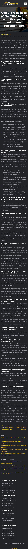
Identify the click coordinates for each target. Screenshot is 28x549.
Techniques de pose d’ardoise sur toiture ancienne (21, 427)
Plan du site (14, 548)
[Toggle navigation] (25, 4)
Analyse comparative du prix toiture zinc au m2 (13, 466)
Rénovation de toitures (6, 34)
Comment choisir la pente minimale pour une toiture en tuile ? (7, 427)
